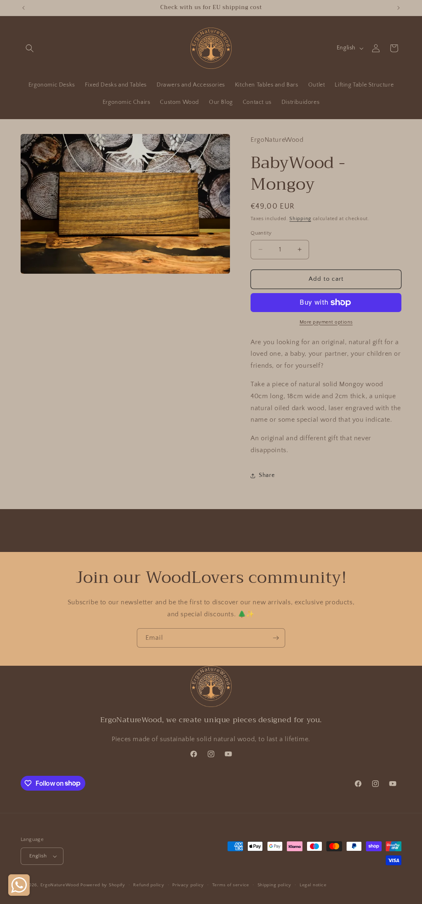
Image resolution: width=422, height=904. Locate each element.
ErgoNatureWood (59, 885)
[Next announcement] (398, 8)
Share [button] (266, 475)
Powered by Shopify (102, 885)
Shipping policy (275, 885)
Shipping (300, 218)
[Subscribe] (276, 638)
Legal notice (313, 885)
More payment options (326, 322)
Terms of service (230, 885)
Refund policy (148, 885)
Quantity (261, 233)
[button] (30, 48)
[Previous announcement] (23, 8)
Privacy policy (188, 885)
